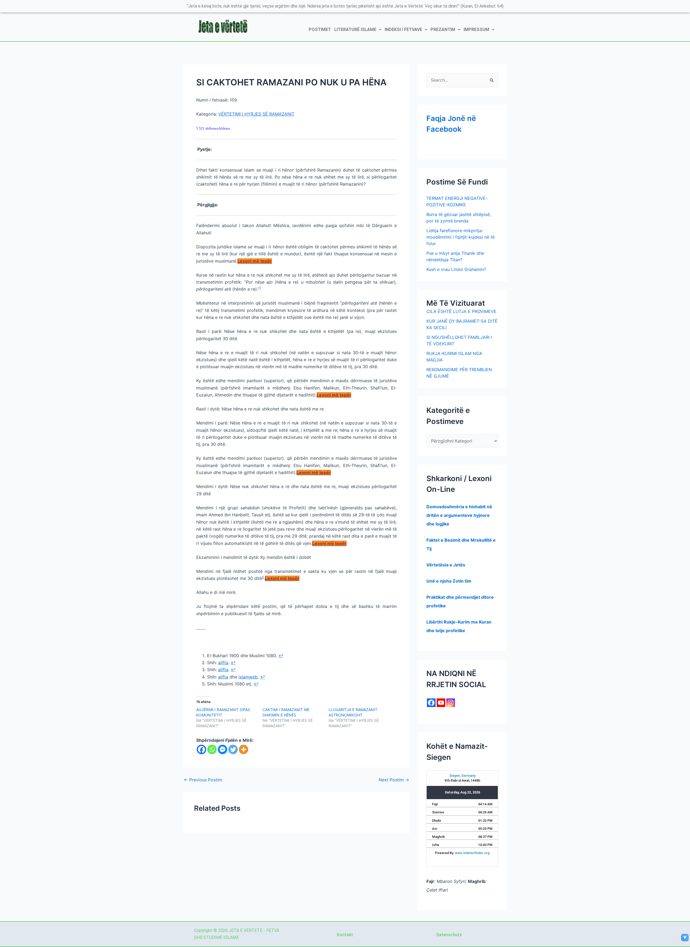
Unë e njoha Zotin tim (448, 581)
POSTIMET (320, 29)
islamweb (248, 677)
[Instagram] (450, 702)
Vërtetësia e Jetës (445, 564)
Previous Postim (203, 780)
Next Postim (394, 780)
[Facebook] (201, 749)
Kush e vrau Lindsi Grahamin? (456, 269)
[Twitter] (233, 749)
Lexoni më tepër (254, 261)
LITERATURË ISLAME (355, 29)
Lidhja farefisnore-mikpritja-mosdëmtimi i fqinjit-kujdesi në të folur (460, 237)
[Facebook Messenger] (222, 749)
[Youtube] (441, 702)
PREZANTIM (442, 29)
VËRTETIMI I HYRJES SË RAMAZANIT (256, 114)
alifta (223, 662)
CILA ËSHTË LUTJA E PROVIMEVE (461, 311)
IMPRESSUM (476, 29)
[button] (358, 29)
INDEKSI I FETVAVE (403, 29)
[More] (243, 749)
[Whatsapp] (212, 749)
